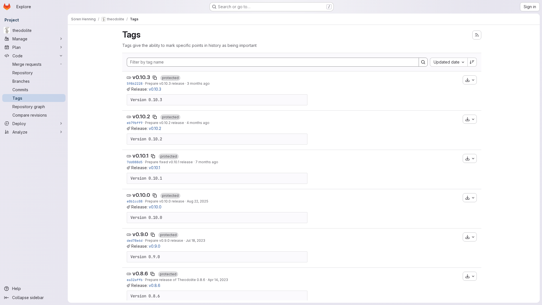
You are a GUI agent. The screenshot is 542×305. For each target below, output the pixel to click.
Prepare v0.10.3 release (164, 83)
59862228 (135, 83)
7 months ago (206, 162)
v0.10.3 (141, 77)
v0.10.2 (141, 116)
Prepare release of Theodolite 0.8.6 (175, 280)
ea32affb (135, 280)
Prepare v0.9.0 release (164, 240)
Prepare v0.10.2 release (164, 123)
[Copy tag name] (154, 77)
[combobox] (448, 62)
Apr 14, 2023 (218, 280)
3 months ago (198, 83)
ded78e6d (135, 240)
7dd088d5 (135, 162)
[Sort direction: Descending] (472, 62)
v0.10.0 (141, 195)
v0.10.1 (140, 155)
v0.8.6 (140, 273)
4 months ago (198, 123)
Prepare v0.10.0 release (164, 201)
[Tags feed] (476, 35)
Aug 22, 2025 (197, 201)
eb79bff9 (135, 123)
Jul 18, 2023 (195, 240)
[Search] (423, 62)
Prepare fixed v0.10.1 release (169, 162)
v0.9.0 (140, 234)
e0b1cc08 (135, 201)
